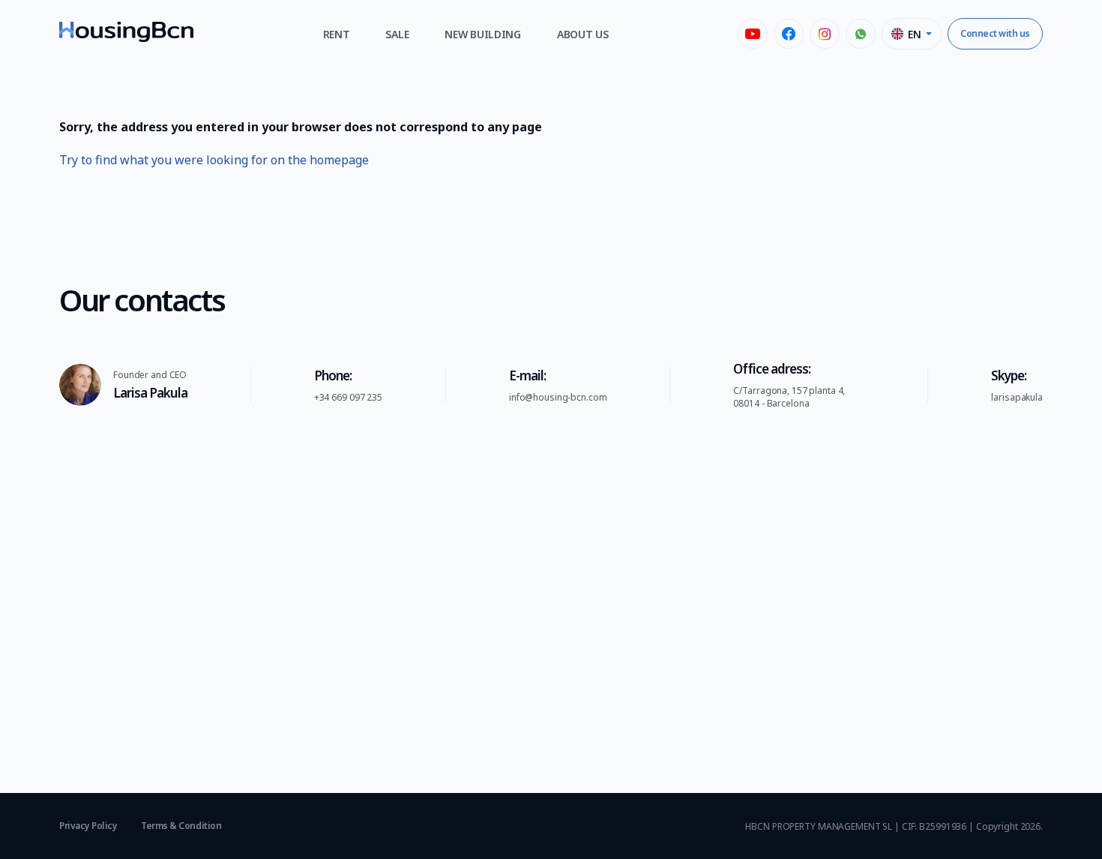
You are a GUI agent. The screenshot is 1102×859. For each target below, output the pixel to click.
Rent (336, 34)
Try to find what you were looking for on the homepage (214, 160)
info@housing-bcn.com (558, 397)
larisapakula (1017, 397)
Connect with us (995, 33)
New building (483, 34)
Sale (397, 34)
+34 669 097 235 (348, 397)
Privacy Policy (88, 825)
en (914, 34)
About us (583, 34)
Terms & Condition (181, 825)
